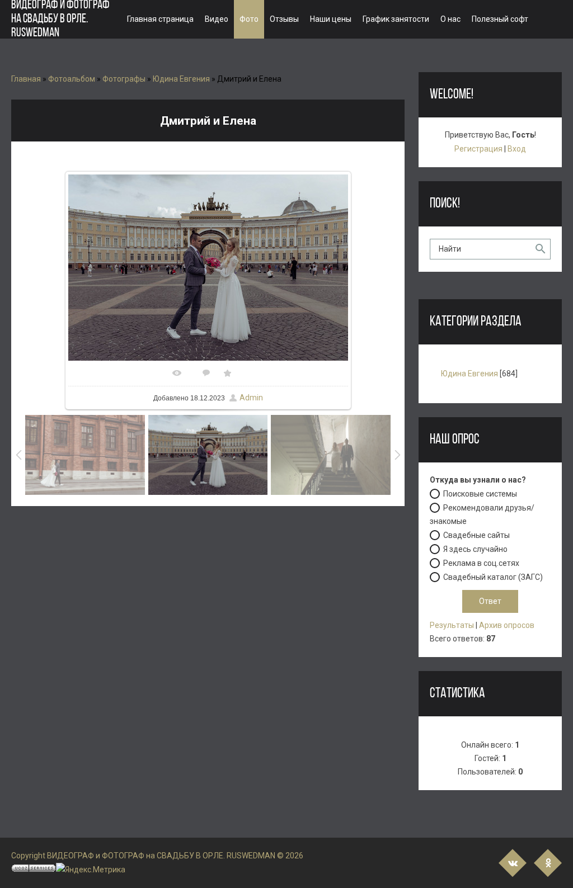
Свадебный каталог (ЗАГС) (493, 577)
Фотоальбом (71, 78)
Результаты (452, 625)
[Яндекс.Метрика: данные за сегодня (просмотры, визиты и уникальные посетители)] (90, 870)
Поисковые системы (480, 493)
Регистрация (478, 148)
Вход (517, 148)
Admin (251, 397)
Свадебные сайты (476, 535)
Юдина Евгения (181, 78)
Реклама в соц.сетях (481, 563)
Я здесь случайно (475, 549)
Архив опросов (506, 625)
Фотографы (123, 78)
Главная (26, 78)
